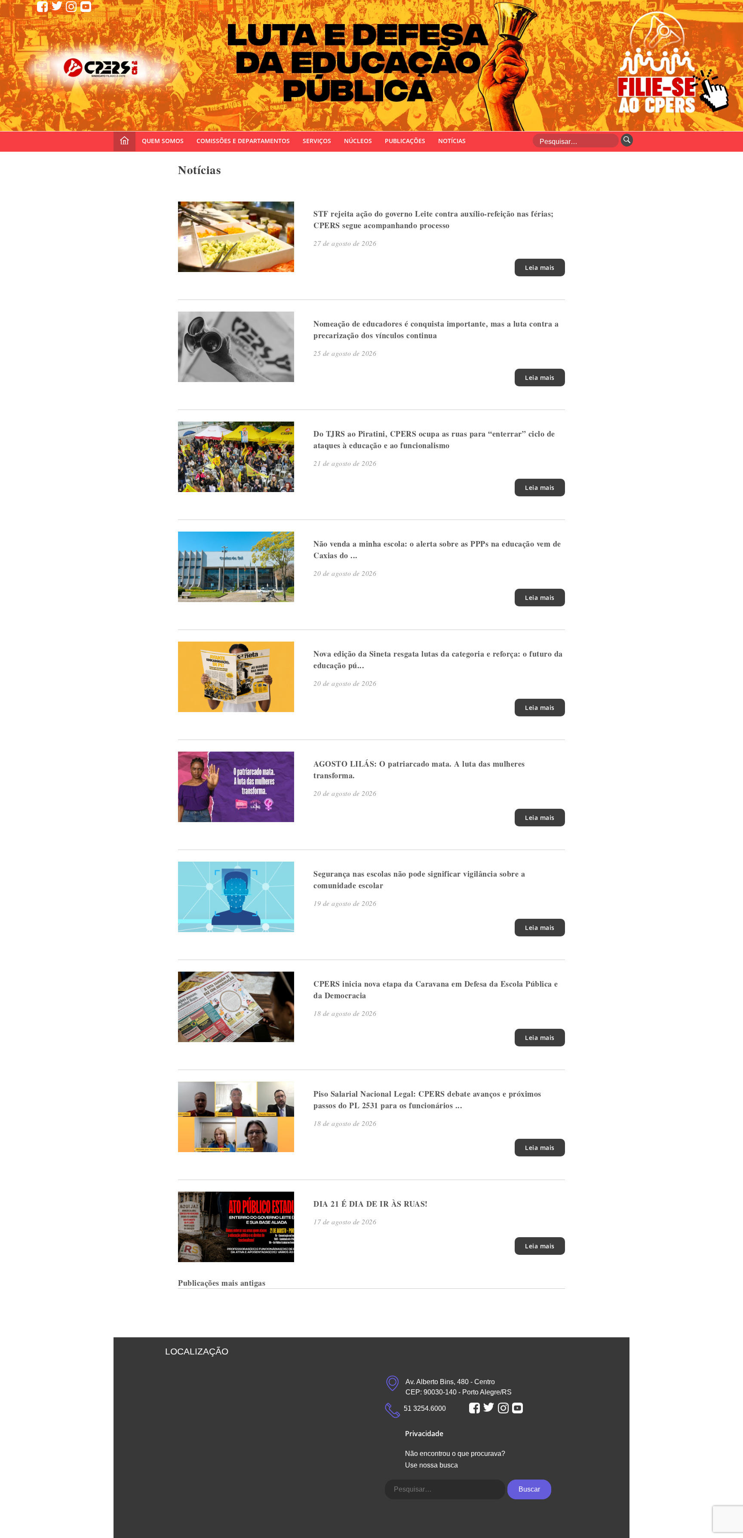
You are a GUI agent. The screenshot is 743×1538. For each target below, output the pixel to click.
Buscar (529, 1489)
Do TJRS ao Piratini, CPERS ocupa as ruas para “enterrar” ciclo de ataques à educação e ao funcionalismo (434, 439)
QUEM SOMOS (163, 141)
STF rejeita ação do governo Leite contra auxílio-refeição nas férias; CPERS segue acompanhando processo (433, 219)
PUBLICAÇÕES (405, 141)
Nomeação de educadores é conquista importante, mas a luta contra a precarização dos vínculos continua (436, 329)
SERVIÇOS (317, 141)
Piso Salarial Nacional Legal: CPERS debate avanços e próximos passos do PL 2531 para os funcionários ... (427, 1099)
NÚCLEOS (358, 141)
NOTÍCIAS (452, 141)
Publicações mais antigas (221, 1282)
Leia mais (540, 267)
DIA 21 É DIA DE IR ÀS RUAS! (370, 1203)
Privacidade (424, 1433)
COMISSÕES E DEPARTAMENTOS (243, 141)
